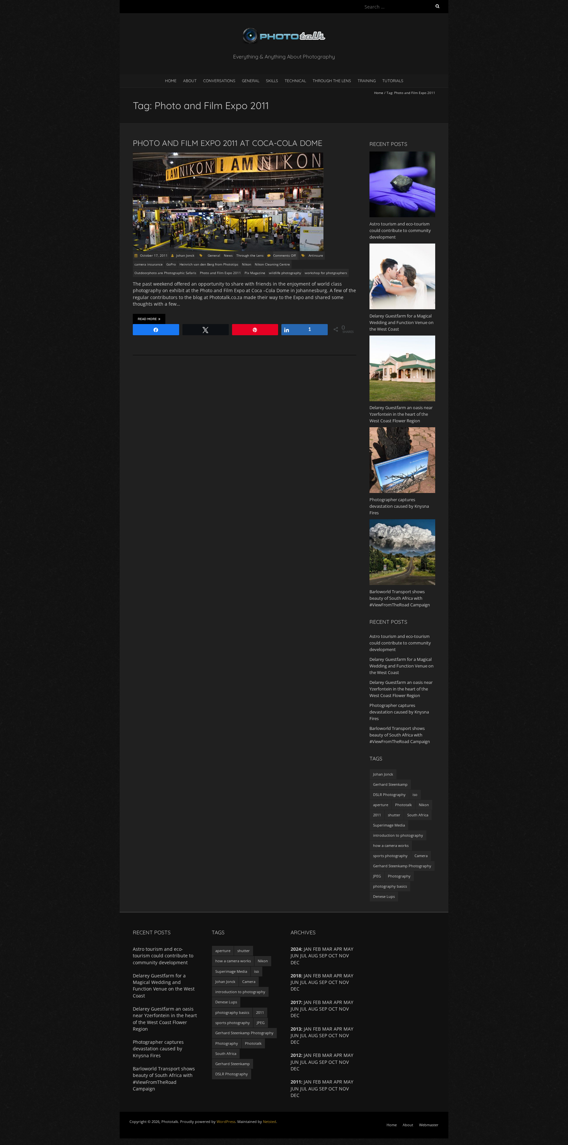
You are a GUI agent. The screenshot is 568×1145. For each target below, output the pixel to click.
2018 (296, 975)
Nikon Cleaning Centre (272, 264)
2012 (296, 1055)
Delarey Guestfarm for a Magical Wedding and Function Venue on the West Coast (401, 665)
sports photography (390, 855)
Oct (333, 982)
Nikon (246, 264)
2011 (377, 814)
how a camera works (391, 845)
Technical (295, 80)
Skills (272, 80)
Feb (317, 1055)
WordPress (226, 1121)
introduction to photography (398, 835)
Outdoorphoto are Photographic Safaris (165, 272)
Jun (295, 1009)
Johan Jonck (185, 255)
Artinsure (316, 255)
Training (367, 80)
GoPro (171, 264)
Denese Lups (384, 896)
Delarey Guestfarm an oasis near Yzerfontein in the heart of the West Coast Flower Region (401, 688)
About (190, 80)
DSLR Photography (389, 794)
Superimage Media (389, 825)
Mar (327, 1055)
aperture (380, 804)
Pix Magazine (255, 272)
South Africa (417, 814)
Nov (344, 1062)
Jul (303, 982)
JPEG (377, 876)
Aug (313, 1062)
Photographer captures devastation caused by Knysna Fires (399, 711)
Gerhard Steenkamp (390, 784)
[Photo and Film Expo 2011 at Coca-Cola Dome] (228, 155)
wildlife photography (285, 272)
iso (415, 794)
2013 (296, 1029)
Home (171, 80)
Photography (399, 876)
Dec (295, 1095)
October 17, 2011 (153, 255)
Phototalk (403, 804)
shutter (394, 814)
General (250, 80)
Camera (421, 855)
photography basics (390, 886)
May (348, 1055)
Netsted (269, 1121)
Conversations (219, 80)
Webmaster (428, 1124)
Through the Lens (332, 80)
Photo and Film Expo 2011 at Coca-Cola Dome (227, 143)
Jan (308, 1055)
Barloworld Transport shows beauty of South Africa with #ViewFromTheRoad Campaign (399, 734)
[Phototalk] (284, 29)
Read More (147, 319)
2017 (296, 1002)
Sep (323, 955)
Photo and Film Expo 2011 (220, 272)
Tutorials (392, 80)
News (228, 255)
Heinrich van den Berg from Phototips (208, 264)
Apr (338, 1002)
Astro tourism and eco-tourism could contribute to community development (400, 642)
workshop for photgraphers (326, 272)
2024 (296, 949)
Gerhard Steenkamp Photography (402, 865)
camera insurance (148, 264)
